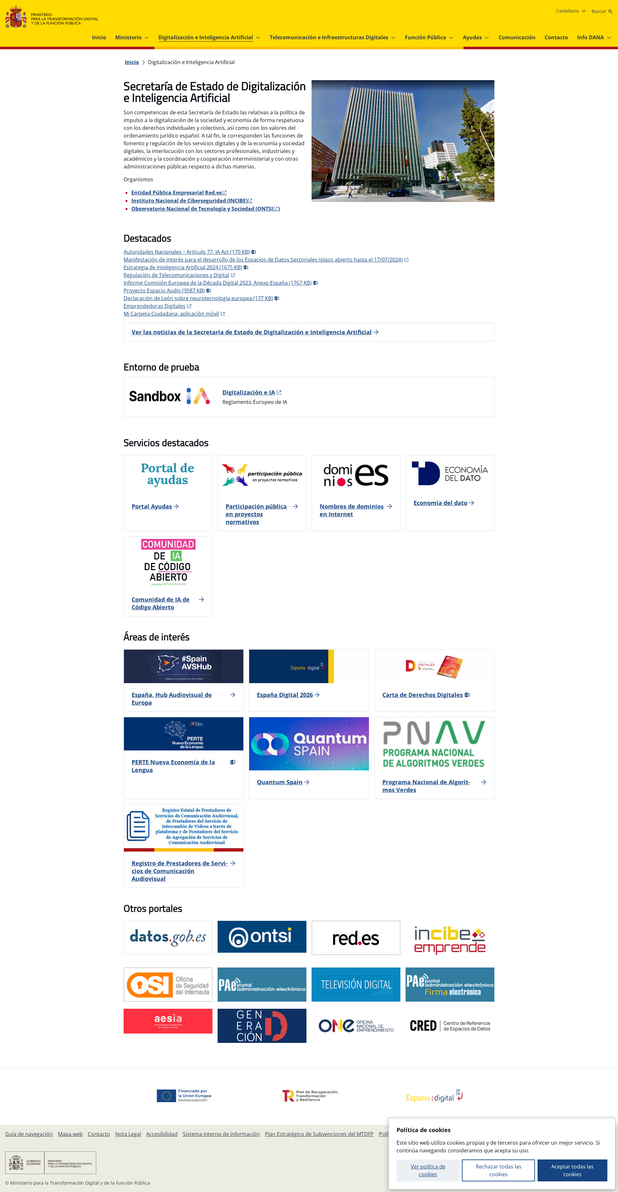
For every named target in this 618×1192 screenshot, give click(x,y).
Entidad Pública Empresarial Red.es (176, 192)
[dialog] (502, 1153)
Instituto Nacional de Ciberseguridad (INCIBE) (189, 200)
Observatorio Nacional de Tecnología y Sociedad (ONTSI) (205, 208)
